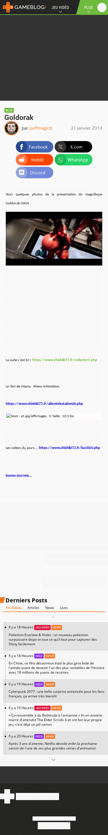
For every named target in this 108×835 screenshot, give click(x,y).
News (49, 607)
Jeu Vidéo (60, 7)
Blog (9, 110)
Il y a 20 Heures (53, 742)
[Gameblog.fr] (23, 7)
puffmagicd (40, 128)
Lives (64, 607)
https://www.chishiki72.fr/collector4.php (64, 360)
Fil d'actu (14, 607)
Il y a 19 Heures (57, 690)
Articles (33, 607)
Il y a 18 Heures (53, 635)
